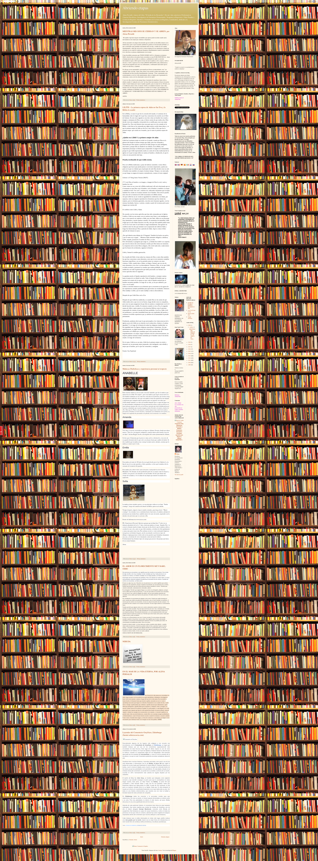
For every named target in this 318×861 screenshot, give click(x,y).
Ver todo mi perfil (179, 474)
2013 (189, 356)
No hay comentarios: (141, 100)
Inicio (141, 837)
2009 (189, 365)
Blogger (174, 850)
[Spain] (185, 165)
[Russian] (194, 165)
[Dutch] (191, 165)
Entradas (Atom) (133, 839)
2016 (189, 349)
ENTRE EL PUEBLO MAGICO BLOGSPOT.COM (191, 305)
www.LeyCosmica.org (191, 310)
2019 (189, 342)
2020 (189, 325)
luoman (160, 850)
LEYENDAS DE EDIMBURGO (130, 825)
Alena (177, 454)
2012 (189, 358)
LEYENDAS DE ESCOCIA (141, 825)
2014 (189, 353)
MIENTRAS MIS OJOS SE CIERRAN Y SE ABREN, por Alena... (192, 334)
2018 (189, 344)
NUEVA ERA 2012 (191, 314)
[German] (182, 165)
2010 (189, 362)
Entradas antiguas (165, 837)
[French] (179, 165)
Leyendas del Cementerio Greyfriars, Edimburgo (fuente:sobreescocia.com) (142, 733)
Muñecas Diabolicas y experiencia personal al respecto (145, 368)
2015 (189, 351)
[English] (176, 165)
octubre (191, 327)
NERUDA (127, 641)
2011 (189, 360)
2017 (189, 347)
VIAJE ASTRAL (190, 317)
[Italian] (188, 165)
